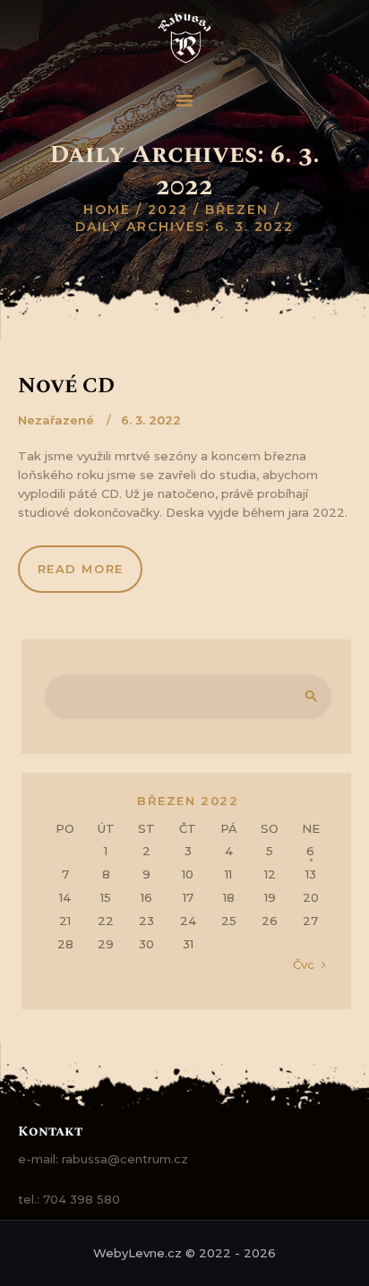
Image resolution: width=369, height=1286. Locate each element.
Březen (236, 209)
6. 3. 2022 (151, 420)
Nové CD (66, 386)
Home (107, 209)
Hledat (308, 696)
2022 (168, 209)
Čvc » (308, 964)
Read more (81, 569)
